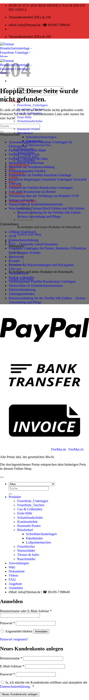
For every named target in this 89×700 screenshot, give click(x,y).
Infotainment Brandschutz (26, 163)
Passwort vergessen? (14, 639)
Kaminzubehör (27, 521)
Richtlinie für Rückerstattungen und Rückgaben (41, 265)
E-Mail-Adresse (12, 666)
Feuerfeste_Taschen (30, 505)
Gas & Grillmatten (29, 509)
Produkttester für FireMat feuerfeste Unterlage (40, 175)
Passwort (7, 623)
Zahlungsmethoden (22, 294)
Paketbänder (34, 538)
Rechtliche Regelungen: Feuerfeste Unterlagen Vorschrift (47, 179)
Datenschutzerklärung (23, 240)
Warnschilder (26, 550)
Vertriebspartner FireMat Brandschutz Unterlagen (42, 281)
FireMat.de (59, 449)
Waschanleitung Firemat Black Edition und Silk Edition (46, 208)
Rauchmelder (26, 559)
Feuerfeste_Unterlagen (32, 105)
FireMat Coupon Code (24, 154)
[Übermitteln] (1, 131)
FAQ (12, 579)
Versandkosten (19, 273)
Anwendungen (19, 563)
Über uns (15, 183)
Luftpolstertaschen (38, 145)
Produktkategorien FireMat (27, 171)
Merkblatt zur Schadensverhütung (32, 167)
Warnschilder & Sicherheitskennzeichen (36, 204)
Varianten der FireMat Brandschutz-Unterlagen (41, 187)
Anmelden (41, 631)
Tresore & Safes (28, 555)
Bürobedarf (25, 133)
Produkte (15, 497)
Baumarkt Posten (28, 129)
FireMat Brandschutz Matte (27, 150)
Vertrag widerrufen (21, 200)
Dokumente (17, 571)
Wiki (12, 567)
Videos (13, 575)
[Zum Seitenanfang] (1, 477)
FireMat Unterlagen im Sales (28, 159)
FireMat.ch (75, 449)
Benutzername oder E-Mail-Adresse (26, 611)
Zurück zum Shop (29, 234)
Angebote (15, 584)
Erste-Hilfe (24, 117)
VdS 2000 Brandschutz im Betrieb (32, 192)
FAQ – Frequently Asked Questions (33, 244)
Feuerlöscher (26, 546)
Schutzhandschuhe (30, 121)
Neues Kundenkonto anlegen (20, 694)
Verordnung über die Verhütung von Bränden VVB (44, 196)
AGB (12, 236)
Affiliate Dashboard (22, 232)
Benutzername (11, 658)
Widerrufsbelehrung (22, 290)
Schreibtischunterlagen (41, 137)
